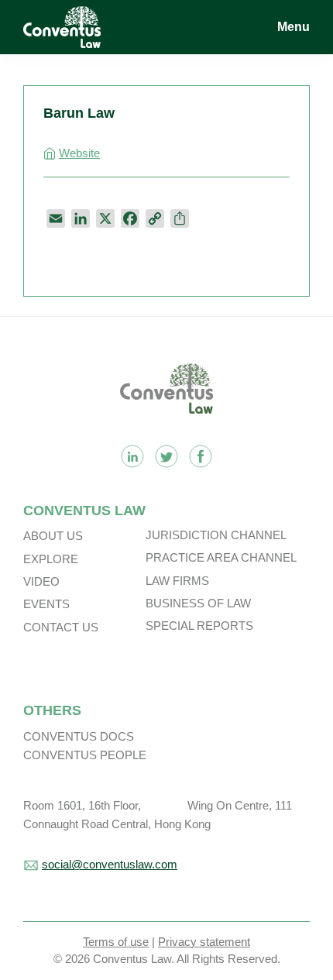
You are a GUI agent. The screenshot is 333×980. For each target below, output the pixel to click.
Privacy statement (204, 941)
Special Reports (199, 625)
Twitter (166, 456)
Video (41, 581)
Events (46, 603)
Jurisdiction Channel (216, 535)
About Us (53, 535)
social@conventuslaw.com (109, 864)
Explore (50, 559)
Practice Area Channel (221, 557)
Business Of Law (198, 603)
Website (79, 153)
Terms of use (116, 941)
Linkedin (132, 456)
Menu (293, 26)
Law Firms (177, 580)
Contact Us (60, 627)
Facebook (200, 456)
